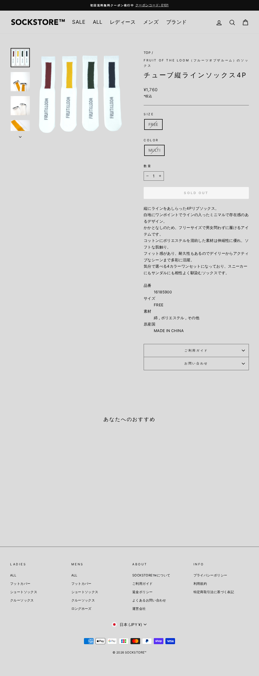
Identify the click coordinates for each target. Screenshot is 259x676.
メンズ (151, 22)
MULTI (154, 150)
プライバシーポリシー (210, 575)
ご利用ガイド (196, 350)
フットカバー (20, 584)
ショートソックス (23, 592)
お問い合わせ (196, 363)
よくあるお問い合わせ (149, 600)
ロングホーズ (81, 609)
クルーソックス (22, 600)
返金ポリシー (142, 592)
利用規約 (200, 584)
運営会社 (139, 609)
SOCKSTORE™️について (151, 575)
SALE (78, 22)
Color (151, 140)
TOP (147, 53)
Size (149, 114)
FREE (153, 124)
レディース (123, 22)
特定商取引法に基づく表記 (213, 592)
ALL (97, 22)
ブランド (176, 22)
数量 (148, 166)
